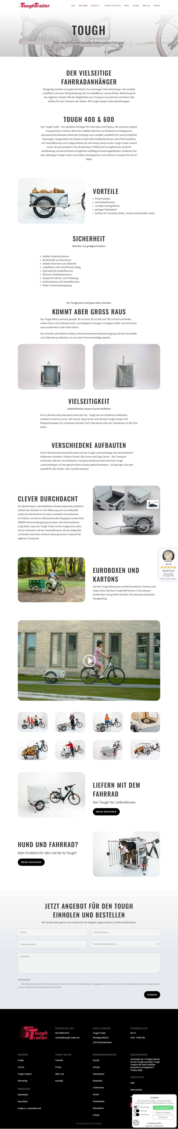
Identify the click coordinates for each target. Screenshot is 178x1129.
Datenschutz (136, 1089)
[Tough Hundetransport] (145, 731)
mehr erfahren (106, 811)
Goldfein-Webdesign (94, 1123)
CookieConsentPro (154, 1123)
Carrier (21, 1067)
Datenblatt (23, 1094)
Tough (21, 1060)
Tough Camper (25, 1074)
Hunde (96, 1060)
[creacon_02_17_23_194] (145, 759)
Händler (136, 6)
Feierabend (98, 1108)
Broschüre (23, 1101)
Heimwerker (98, 1074)
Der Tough (83, 6)
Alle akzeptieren (163, 1107)
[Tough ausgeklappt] (108, 759)
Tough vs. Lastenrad (112, 6)
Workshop (23, 1080)
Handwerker (99, 1101)
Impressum (149, 1126)
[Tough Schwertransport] (70, 759)
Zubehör (94, 6)
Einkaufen (97, 1080)
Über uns (146, 6)
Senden (152, 994)
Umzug (96, 1067)
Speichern (163, 1117)
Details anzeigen (163, 1112)
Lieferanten (98, 1087)
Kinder (96, 1094)
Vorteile (59, 1060)
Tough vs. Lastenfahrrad (29, 1108)
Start (73, 6)
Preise (126, 6)
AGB (132, 1083)
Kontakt (157, 6)
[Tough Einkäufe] (108, 731)
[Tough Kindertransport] (33, 731)
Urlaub (96, 1115)
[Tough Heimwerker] (70, 731)
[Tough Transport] (33, 759)
